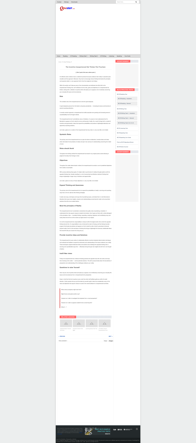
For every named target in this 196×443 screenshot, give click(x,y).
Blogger (111, 340)
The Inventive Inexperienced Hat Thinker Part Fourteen (86, 67)
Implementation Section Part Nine (65, 329)
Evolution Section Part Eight (78, 329)
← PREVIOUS (61, 336)
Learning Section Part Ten (91, 328)
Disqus (105, 340)
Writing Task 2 (94, 56)
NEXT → (111, 336)
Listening (111, 56)
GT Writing (103, 56)
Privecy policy (69, 439)
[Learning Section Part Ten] (92, 323)
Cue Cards (127, 56)
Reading (65, 56)
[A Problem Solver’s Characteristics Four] (105, 323)
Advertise (74, 439)
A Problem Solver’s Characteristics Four (103, 329)
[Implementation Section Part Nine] (66, 323)
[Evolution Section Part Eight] (79, 323)
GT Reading (73, 56)
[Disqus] (85, 362)
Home (58, 56)
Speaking (119, 56)
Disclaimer (63, 439)
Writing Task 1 (83, 56)
